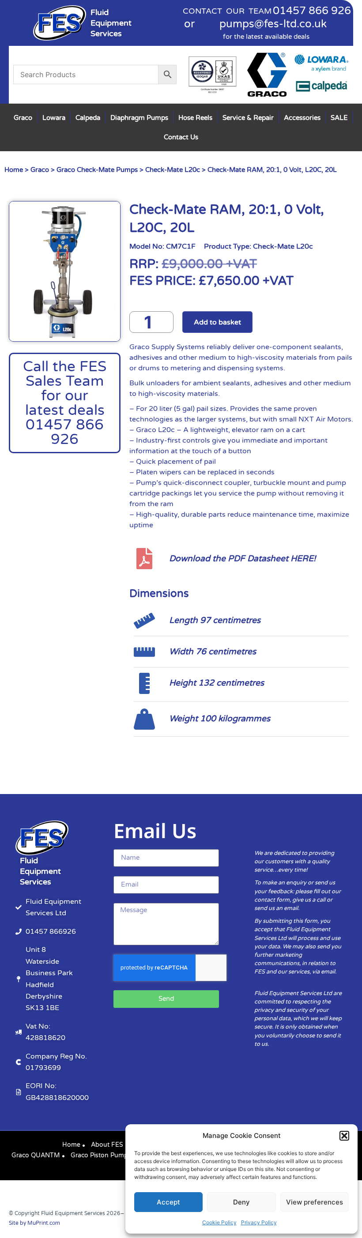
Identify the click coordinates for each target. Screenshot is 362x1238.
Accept (168, 1202)
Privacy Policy (259, 1222)
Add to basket (217, 322)
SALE (339, 118)
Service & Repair (248, 118)
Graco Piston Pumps (101, 1155)
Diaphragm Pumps (139, 118)
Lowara (53, 118)
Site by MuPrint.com (34, 1223)
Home (13, 170)
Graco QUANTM (35, 1155)
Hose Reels (195, 118)
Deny (241, 1202)
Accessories (302, 118)
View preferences (314, 1202)
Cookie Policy (219, 1222)
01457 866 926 (312, 10)
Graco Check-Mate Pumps (97, 170)
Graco (23, 118)
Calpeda (87, 118)
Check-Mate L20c (172, 170)
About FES (107, 1145)
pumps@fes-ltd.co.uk (273, 24)
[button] (344, 1135)
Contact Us (181, 137)
